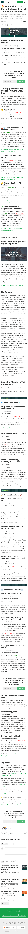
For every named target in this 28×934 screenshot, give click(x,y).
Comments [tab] (4, 843)
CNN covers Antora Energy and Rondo (14, 794)
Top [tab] (3, 861)
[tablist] (7, 843)
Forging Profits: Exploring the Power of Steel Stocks (10, 880)
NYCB (18, 417)
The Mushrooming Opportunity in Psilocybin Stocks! (10, 892)
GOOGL (18, 112)
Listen (24, 21)
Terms (11, 923)
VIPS (15, 567)
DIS (4, 213)
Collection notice (18, 923)
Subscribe (19, 2)
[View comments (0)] (7, 25)
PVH (8, 444)
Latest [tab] (6, 861)
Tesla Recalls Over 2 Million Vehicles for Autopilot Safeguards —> (12, 151)
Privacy (7, 923)
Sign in (25, 2)
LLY (9, 160)
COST (22, 740)
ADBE (11, 188)
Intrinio (23, 922)
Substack (7, 931)
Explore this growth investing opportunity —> (13, 285)
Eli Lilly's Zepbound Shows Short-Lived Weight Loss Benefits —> (12, 178)
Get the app (21, 927)
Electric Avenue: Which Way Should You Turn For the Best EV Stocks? (9, 867)
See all (4, 903)
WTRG (18, 655)
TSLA (7, 132)
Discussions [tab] (12, 861)
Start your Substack (10, 927)
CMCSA (19, 213)
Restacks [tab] (11, 843)
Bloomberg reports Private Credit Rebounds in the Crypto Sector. (12, 804)
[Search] (25, 861)
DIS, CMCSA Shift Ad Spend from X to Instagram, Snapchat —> (11, 230)
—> (10, 756)
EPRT (9, 633)
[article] (14, 871)
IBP (19, 537)
